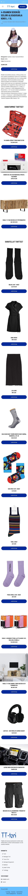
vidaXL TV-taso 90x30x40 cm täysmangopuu (14, 220)
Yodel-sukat (14, 542)
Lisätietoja (14, 69)
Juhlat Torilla (6, 867)
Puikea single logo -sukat (14, 595)
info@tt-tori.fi (24, 1)
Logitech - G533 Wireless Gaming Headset (14, 731)
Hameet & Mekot (19, 56)
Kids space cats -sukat (14, 489)
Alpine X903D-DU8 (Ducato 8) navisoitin (14, 767)
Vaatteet (9, 56)
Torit (4, 854)
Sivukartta (19, 893)
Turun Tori (6, 859)
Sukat (13, 56)
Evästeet (13, 892)
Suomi (3, 1)
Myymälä (22, 6)
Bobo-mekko (14, 337)
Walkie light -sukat (14, 284)
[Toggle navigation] (2, 6)
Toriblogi (5, 870)
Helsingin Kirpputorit (8, 862)
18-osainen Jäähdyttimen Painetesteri (14, 140)
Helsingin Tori (6, 856)
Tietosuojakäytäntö (11, 893)
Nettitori (5, 865)
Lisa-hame (14, 390)
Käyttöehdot (19, 892)
